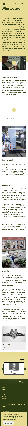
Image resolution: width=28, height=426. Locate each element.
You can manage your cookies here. (11, 418)
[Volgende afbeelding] (25, 368)
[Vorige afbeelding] (3, 368)
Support (4, 389)
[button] (18, 3)
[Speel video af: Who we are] (14, 63)
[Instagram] (23, 382)
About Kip (4, 396)
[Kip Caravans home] (3, 3)
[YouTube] (25, 382)
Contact (4, 398)
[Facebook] (20, 382)
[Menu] (25, 3)
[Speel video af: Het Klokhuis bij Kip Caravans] (14, 110)
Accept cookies (8, 423)
